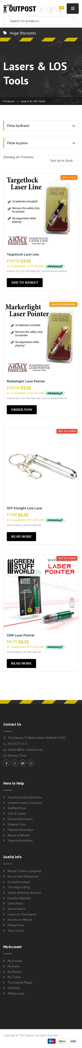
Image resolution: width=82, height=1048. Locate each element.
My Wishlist (14, 972)
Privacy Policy (16, 925)
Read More (21, 536)
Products (9, 101)
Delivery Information (20, 819)
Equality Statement (19, 898)
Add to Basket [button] (24, 282)
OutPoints (14, 988)
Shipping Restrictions (20, 840)
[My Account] (51, 10)
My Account (15, 961)
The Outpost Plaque (20, 982)
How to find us (16, 909)
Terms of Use (16, 931)
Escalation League (19, 882)
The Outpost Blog (19, 887)
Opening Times (16, 755)
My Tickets (14, 977)
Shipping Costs (17, 824)
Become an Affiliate (20, 920)
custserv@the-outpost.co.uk (25, 749)
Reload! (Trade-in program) (24, 871)
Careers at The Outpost (22, 914)
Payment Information (20, 830)
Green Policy (15, 903)
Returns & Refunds (19, 835)
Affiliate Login (16, 993)
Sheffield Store (17, 808)
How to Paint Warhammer (23, 876)
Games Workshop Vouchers (24, 893)
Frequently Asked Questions (25, 797)
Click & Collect (17, 813)
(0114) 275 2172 (17, 744)
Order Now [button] (21, 409)
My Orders (14, 966)
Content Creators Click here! (25, 803)
